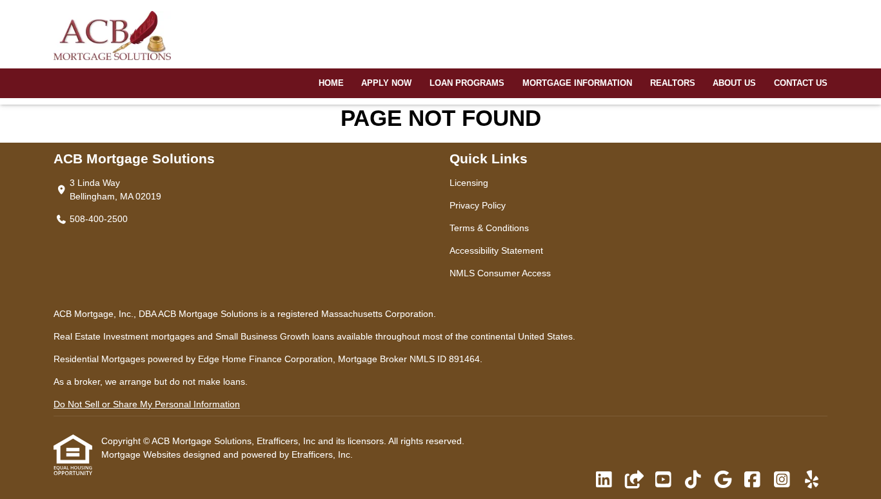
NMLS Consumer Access (500, 273)
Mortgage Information (577, 83)
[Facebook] (752, 480)
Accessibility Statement (496, 250)
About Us (734, 83)
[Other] (633, 480)
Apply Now (386, 83)
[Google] (722, 480)
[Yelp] (811, 480)
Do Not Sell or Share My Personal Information (147, 404)
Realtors (672, 83)
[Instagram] (782, 480)
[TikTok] (693, 480)
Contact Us (800, 83)
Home (331, 83)
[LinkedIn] (604, 480)
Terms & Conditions (489, 228)
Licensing (469, 183)
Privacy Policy (478, 205)
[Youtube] (663, 480)
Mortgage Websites (142, 454)
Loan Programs (467, 83)
